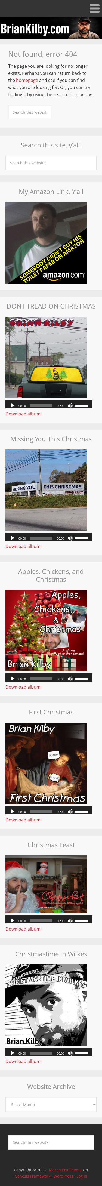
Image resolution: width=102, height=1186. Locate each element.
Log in (81, 1176)
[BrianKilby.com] (51, 35)
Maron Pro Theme (65, 1169)
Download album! (23, 414)
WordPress (63, 1176)
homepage (27, 80)
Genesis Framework (32, 1176)
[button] (51, 8)
